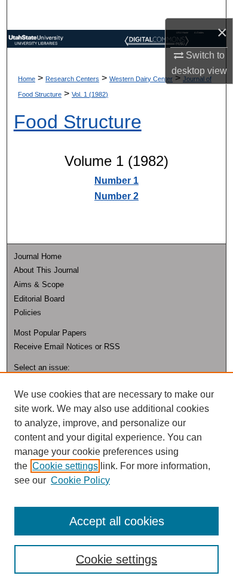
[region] (116, 480)
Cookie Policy (80, 480)
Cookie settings (65, 466)
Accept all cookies (116, 521)
